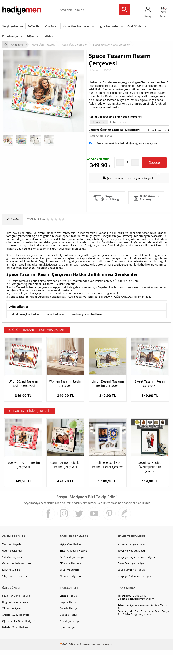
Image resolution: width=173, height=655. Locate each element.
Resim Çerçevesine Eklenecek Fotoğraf (115, 116)
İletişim (48, 36)
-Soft (64, 644)
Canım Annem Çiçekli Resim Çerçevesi (65, 465)
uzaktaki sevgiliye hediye (24, 314)
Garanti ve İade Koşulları (16, 563)
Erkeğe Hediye (68, 595)
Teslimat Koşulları (12, 544)
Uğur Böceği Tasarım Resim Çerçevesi (23, 383)
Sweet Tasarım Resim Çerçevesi (150, 383)
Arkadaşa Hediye (70, 621)
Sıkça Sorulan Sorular (14, 576)
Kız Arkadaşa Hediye (72, 557)
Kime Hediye (10, 36)
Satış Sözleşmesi (12, 557)
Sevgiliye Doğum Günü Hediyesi (136, 557)
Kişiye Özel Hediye (70, 544)
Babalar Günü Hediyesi (15, 627)
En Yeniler (34, 26)
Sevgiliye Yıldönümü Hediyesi (135, 576)
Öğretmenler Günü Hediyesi (18, 621)
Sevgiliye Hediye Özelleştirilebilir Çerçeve (149, 467)
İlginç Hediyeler (109, 26)
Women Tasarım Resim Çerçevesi (65, 383)
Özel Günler (135, 26)
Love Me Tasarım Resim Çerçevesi (23, 465)
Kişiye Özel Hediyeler (76, 26)
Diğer (30, 36)
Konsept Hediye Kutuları (132, 544)
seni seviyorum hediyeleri (87, 314)
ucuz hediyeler (55, 314)
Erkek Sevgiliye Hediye (131, 563)
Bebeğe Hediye (69, 614)
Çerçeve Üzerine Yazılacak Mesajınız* (114, 130)
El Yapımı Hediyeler (71, 563)
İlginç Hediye (67, 627)
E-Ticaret (73, 644)
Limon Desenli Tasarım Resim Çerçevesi (108, 383)
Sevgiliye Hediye (12, 26)
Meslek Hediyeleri (70, 576)
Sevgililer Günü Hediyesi (16, 595)
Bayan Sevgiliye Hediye (131, 569)
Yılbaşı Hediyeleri (12, 608)
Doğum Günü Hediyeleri (16, 602)
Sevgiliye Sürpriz (69, 569)
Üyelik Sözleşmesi (12, 550)
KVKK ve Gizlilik (11, 569)
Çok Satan (51, 26)
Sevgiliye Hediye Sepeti (131, 550)
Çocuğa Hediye (68, 608)
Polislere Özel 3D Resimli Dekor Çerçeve (107, 465)
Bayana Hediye (68, 602)
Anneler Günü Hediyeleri (16, 614)
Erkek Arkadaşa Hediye (73, 550)
